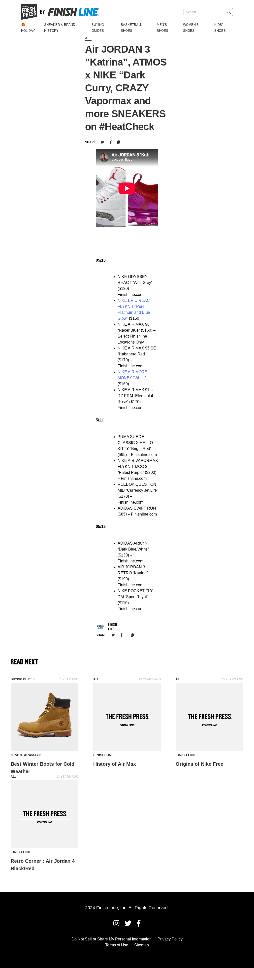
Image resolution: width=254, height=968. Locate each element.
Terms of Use (116, 945)
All (88, 38)
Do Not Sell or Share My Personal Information (111, 939)
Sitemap (141, 945)
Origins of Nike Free (199, 764)
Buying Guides (22, 679)
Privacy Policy (170, 939)
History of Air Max (114, 764)
